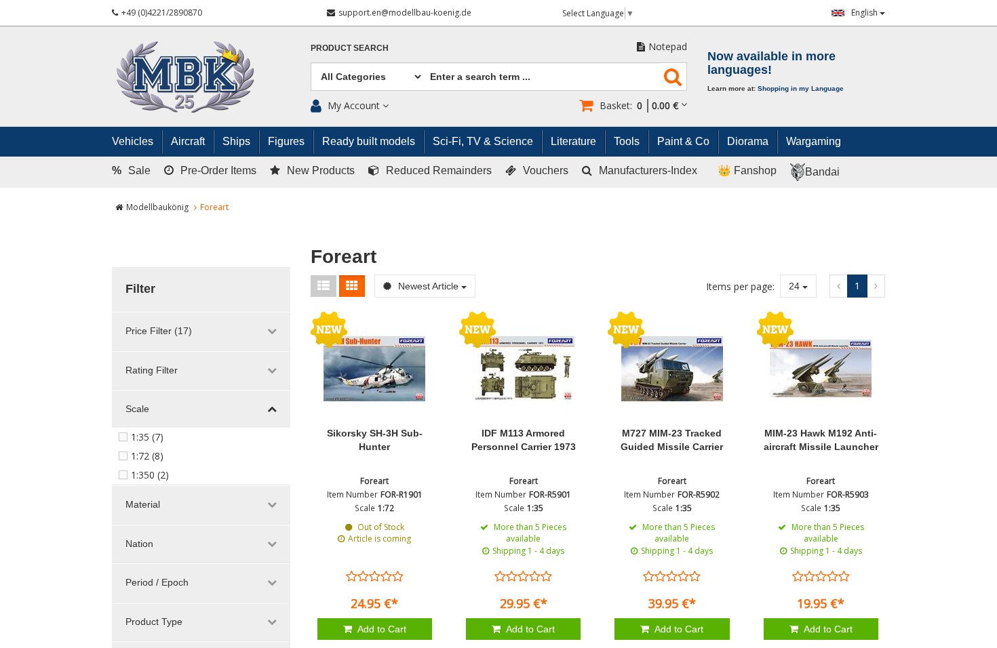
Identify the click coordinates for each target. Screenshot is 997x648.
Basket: (639, 105)
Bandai (822, 172)
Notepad (667, 46)
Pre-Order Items (218, 170)
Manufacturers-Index (648, 170)
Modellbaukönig (157, 207)
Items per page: (740, 286)
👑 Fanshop (747, 170)
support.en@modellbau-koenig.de (404, 12)
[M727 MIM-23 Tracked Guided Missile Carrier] (671, 369)
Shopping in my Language (801, 88)
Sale (131, 170)
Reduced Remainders (439, 170)
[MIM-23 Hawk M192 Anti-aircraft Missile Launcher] (821, 369)
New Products (321, 170)
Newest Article (428, 286)
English (865, 12)
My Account (354, 105)
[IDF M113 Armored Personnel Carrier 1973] (523, 369)
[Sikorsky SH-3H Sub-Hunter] (374, 369)
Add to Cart (380, 629)
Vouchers (545, 170)
